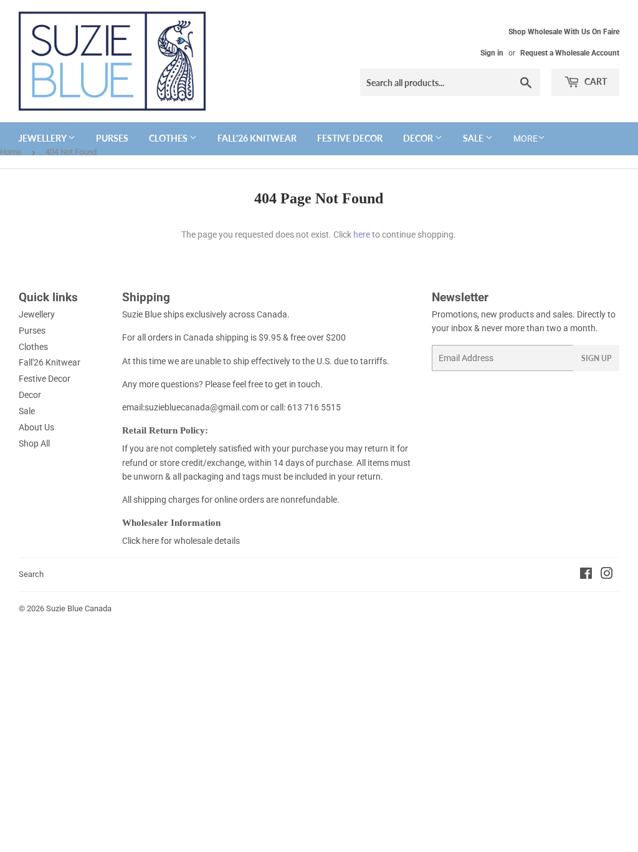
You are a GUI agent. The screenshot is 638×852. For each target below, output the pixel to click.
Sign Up (596, 358)
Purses (112, 138)
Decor (419, 138)
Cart (595, 81)
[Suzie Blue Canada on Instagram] (607, 575)
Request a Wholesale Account (569, 53)
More (525, 138)
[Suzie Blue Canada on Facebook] (586, 575)
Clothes (169, 138)
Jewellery (43, 138)
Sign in (491, 53)
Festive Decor (350, 138)
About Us (36, 427)
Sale (474, 138)
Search (31, 574)
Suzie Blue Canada (79, 608)
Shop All (34, 443)
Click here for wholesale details (181, 541)
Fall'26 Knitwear (257, 138)
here (361, 235)
